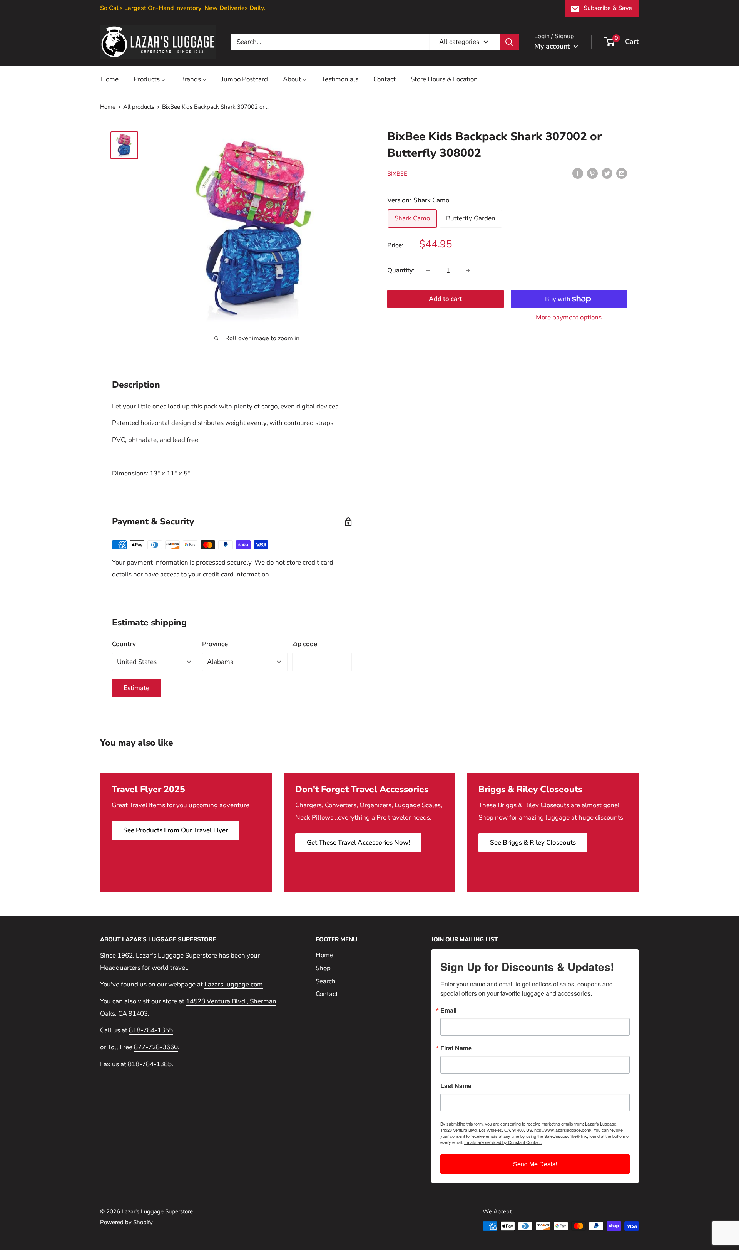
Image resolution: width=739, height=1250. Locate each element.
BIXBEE (397, 174)
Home (107, 107)
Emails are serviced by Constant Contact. (503, 1142)
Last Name (455, 1086)
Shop (323, 968)
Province (215, 644)
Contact (327, 994)
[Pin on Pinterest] (592, 173)
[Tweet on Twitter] (607, 173)
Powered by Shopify (126, 1222)
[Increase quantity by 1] (468, 270)
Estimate (136, 688)
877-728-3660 (156, 1047)
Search (326, 981)
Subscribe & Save (608, 8)
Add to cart (445, 298)
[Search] (509, 41)
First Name (456, 1048)
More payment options (569, 317)
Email (448, 1010)
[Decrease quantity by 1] (428, 270)
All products (138, 107)
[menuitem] (109, 79)
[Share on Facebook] (577, 173)
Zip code (304, 644)
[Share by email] (621, 173)
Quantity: (401, 270)
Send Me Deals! (535, 1163)
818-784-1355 (151, 1030)
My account (553, 46)
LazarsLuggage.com (233, 984)
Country (124, 644)
